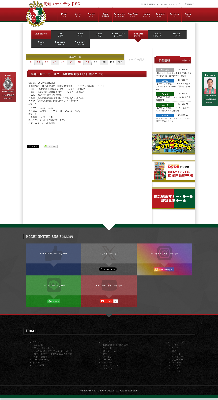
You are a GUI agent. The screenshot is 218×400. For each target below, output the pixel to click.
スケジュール (109, 351)
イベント (176, 354)
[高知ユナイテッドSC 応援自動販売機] (173, 179)
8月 (87, 62)
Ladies (146, 15)
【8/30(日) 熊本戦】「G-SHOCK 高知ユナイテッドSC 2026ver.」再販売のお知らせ (173, 86)
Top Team (133, 15)
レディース (107, 359)
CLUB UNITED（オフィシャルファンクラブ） (161, 4)
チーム (175, 348)
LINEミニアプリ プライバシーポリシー (55, 351)
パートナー (177, 371)
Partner (174, 15)
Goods (188, 15)
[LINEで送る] (51, 146)
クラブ (35, 342)
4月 (54, 62)
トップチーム (108, 342)
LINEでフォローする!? (53, 285)
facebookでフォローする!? (53, 253)
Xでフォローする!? (108, 253)
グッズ (175, 368)
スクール (107, 368)
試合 (174, 351)
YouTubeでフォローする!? (109, 285)
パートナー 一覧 (40, 359)
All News (41, 33)
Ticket (91, 15)
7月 (79, 62)
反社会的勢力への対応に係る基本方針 (53, 354)
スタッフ (107, 356)
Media (176, 34)
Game (105, 15)
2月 (38, 62)
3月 (46, 62)
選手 (105, 354)
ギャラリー (177, 356)
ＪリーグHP (38, 365)
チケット (107, 348)
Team (80, 34)
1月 (30, 62)
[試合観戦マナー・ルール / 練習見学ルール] (173, 206)
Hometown (118, 34)
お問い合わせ (40, 356)
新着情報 (164, 60)
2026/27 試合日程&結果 (115, 345)
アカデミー (107, 362)
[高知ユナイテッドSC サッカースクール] (173, 151)
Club (78, 15)
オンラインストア (41, 362)
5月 (62, 62)
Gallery (80, 43)
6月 (71, 62)
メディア (176, 365)
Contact (189, 4)
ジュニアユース (111, 365)
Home (64, 15)
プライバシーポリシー (45, 348)
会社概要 (38, 345)
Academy (160, 15)
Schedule (119, 15)
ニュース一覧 (177, 342)
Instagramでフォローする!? (164, 253)
